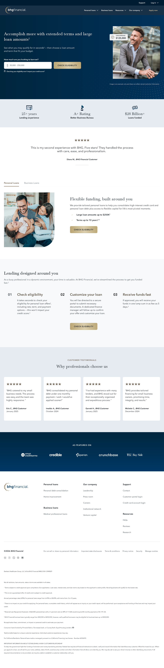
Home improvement (52, 496)
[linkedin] (5, 557)
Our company (90, 484)
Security (139, 551)
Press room (88, 496)
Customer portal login (132, 496)
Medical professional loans (55, 514)
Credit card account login (134, 503)
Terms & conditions (112, 551)
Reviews (126, 526)
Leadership (88, 490)
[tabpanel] (82, 217)
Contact (126, 490)
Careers (86, 503)
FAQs (125, 520)
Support (127, 484)
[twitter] (14, 557)
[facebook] (9, 557)
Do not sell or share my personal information (61, 551)
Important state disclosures (91, 551)
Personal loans (51, 484)
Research (127, 532)
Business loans (51, 507)
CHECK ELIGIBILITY (67, 65)
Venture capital (89, 515)
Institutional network (92, 509)
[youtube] (22, 557)
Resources (128, 514)
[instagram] (18, 557)
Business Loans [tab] (31, 183)
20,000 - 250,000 (17, 65)
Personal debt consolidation (56, 490)
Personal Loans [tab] (11, 183)
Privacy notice (128, 551)
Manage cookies (151, 551)
